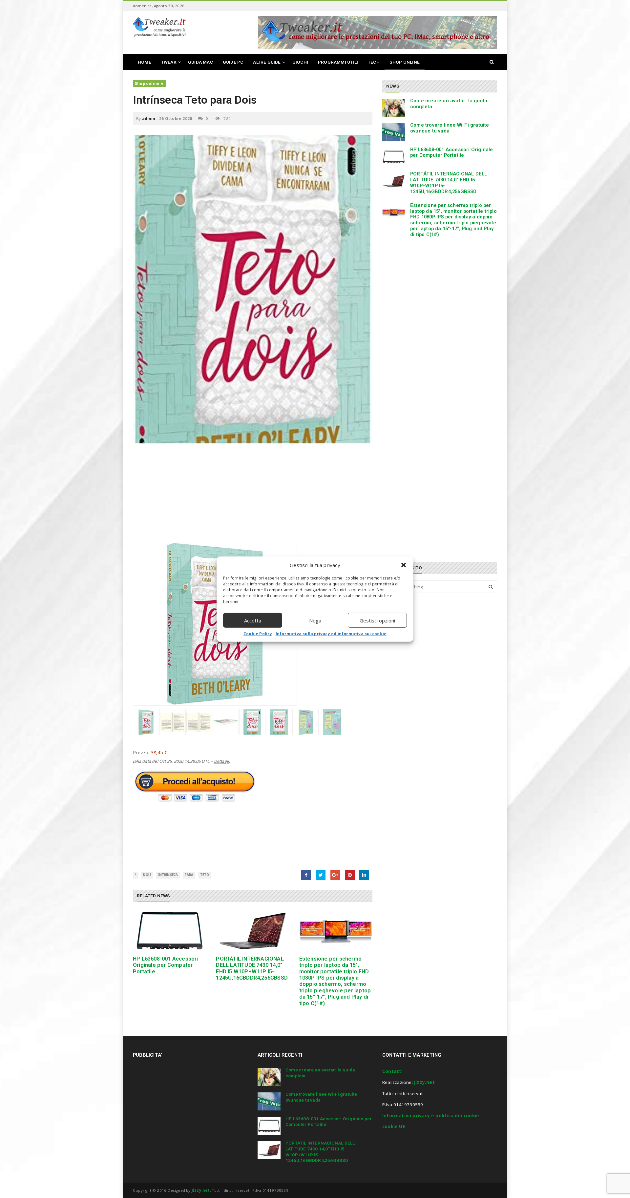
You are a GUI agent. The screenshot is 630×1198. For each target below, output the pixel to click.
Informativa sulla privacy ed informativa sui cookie (331, 634)
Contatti (392, 1071)
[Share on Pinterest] (350, 875)
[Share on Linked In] (364, 875)
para (189, 875)
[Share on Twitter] (321, 875)
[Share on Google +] (335, 875)
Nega (315, 620)
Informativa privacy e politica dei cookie (430, 1116)
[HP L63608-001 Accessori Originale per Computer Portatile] (169, 931)
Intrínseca (168, 875)
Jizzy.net (424, 1082)
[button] (403, 565)
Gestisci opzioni (377, 620)
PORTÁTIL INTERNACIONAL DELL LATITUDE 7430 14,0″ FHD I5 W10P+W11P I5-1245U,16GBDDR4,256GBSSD (252, 968)
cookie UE (393, 1126)
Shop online (147, 83)
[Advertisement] (252, 496)
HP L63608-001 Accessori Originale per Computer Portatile (165, 965)
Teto (204, 875)
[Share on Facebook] (306, 875)
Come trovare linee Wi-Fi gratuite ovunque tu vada (449, 128)
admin (149, 118)
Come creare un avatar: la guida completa (448, 104)
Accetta (252, 620)
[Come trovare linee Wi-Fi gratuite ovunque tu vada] (393, 132)
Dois (147, 875)
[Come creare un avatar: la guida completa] (393, 108)
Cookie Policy (257, 634)
